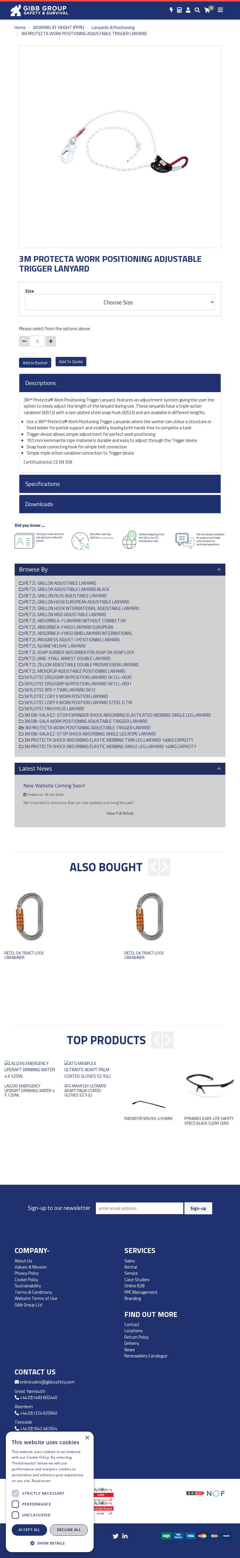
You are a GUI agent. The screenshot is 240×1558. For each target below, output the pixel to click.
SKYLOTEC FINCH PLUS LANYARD (53, 708)
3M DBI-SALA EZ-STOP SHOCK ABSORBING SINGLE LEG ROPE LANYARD (89, 733)
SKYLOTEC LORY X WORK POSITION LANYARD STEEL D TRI (77, 702)
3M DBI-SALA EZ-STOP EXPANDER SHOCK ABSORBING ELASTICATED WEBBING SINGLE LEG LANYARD (117, 715)
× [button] (87, 1438)
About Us (23, 1260)
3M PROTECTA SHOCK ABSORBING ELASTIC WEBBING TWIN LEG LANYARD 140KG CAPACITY (108, 740)
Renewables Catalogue (146, 1355)
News (129, 1349)
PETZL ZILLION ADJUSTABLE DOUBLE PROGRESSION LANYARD (81, 664)
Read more (41, 1480)
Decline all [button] (69, 1529)
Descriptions (40, 383)
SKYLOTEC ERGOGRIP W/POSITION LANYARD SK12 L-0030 (77, 677)
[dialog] (50, 1492)
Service (131, 1273)
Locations (133, 1330)
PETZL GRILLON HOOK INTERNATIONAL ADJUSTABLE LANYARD (81, 608)
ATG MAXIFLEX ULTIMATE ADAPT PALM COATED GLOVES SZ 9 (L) (85, 1090)
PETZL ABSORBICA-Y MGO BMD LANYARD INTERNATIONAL (78, 633)
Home (20, 27)
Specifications (42, 484)
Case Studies (137, 1279)
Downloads (39, 504)
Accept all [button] (29, 1529)
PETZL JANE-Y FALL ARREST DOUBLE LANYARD (67, 658)
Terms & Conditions (33, 1292)
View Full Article (120, 813)
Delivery (131, 1343)
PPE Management (141, 1292)
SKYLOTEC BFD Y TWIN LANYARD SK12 (59, 689)
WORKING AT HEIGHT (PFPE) (58, 27)
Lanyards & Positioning (113, 27)
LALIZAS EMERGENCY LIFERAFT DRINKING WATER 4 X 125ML (29, 1090)
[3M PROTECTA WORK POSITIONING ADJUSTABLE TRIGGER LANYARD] (120, 147)
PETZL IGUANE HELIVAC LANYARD (54, 645)
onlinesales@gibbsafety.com (47, 1382)
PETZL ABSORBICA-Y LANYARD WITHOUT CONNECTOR (74, 620)
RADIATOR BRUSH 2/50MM (148, 1118)
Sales (129, 1260)
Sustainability (28, 1285)
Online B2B (134, 1285)
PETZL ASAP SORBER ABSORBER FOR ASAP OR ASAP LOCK (78, 652)
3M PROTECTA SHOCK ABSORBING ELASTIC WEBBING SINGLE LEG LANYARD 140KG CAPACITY (109, 746)
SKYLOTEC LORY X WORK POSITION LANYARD (65, 696)
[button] (50, 1543)
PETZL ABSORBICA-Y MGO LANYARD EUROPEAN (68, 627)
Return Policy (136, 1337)
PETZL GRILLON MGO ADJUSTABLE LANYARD (64, 614)
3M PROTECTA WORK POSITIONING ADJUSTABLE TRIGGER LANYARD (84, 33)
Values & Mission (31, 1267)
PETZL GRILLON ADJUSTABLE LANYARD (59, 583)
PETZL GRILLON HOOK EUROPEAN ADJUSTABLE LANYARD (76, 602)
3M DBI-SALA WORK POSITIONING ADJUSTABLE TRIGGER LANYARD (85, 721)
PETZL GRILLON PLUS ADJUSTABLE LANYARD (65, 595)
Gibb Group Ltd (28, 1304)
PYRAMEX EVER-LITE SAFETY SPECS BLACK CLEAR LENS (209, 1120)
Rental (130, 1267)
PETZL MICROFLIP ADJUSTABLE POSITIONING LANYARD (74, 671)
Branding (132, 1298)
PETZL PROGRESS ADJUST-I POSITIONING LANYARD (71, 639)
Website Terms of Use (36, 1298)
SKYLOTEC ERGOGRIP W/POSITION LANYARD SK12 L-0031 (77, 683)
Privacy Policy (27, 1273)
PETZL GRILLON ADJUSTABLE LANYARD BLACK (66, 589)
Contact (132, 1324)
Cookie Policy (26, 1279)
